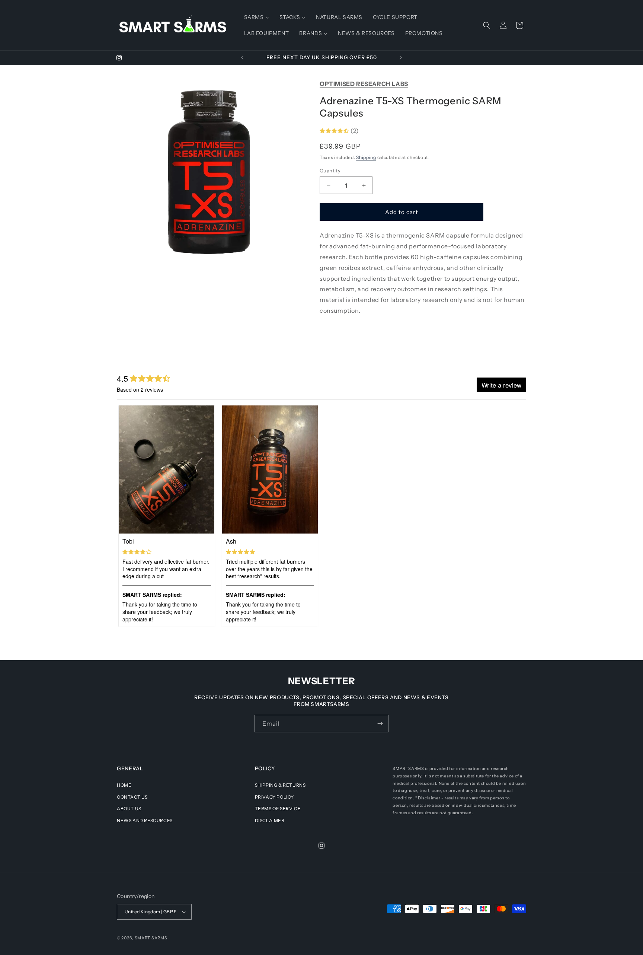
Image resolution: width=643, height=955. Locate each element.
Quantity (330, 171)
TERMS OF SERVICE (278, 808)
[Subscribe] (380, 723)
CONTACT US (132, 797)
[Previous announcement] (242, 58)
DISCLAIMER (270, 820)
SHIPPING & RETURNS (280, 785)
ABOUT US (129, 808)
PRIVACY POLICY (274, 797)
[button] (487, 25)
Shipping (366, 157)
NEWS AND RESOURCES (145, 820)
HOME (124, 785)
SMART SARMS (151, 937)
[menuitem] (256, 17)
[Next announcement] (401, 58)
